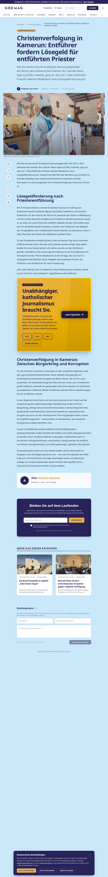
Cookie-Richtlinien (46, 863)
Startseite (20, 24)
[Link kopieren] (8, 177)
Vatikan (94, 15)
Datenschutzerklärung (39, 527)
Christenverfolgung (34, 24)
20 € (37, 336)
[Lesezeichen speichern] (8, 189)
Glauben (41, 15)
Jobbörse (49, 8)
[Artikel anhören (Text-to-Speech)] (8, 196)
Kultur (6, 15)
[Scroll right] (102, 14)
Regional (82, 15)
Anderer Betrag (31, 343)
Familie (52, 15)
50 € (48, 336)
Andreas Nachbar (49, 478)
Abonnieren (76, 520)
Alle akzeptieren (26, 871)
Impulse (71, 15)
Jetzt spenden (89, 2)
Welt (61, 15)
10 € (27, 336)
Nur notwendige (47, 871)
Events (59, 8)
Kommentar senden (80, 642)
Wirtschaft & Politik (24, 15)
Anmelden (92, 8)
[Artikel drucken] (8, 202)
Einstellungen (66, 871)
